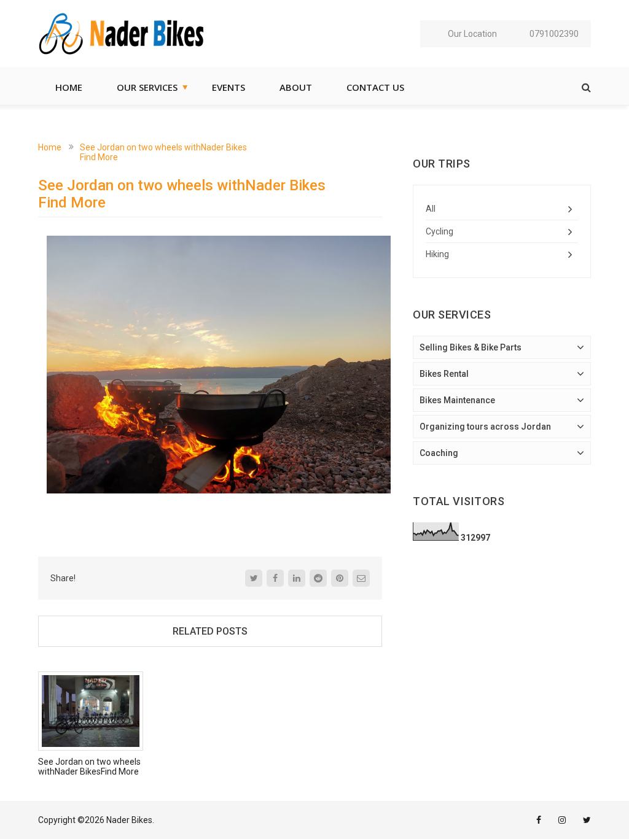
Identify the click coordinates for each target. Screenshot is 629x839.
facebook (538, 820)
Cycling (439, 231)
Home (68, 87)
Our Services (147, 87)
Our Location (472, 34)
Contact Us (375, 87)
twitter (587, 820)
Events (228, 87)
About (295, 87)
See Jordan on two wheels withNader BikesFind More (89, 766)
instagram (562, 820)
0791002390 (554, 34)
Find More (99, 157)
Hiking (437, 254)
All (431, 209)
